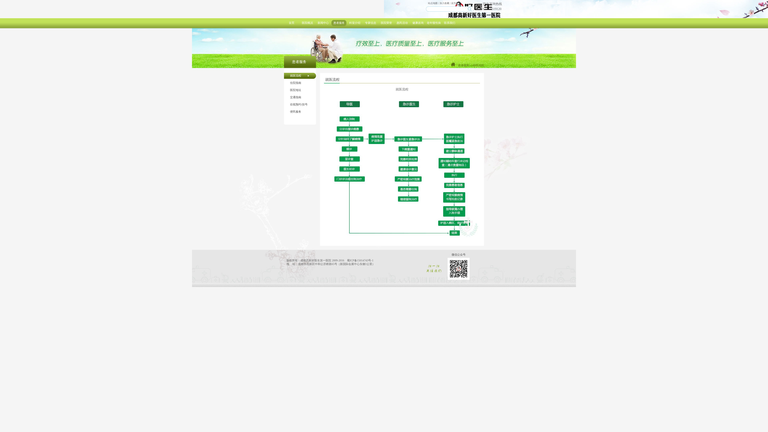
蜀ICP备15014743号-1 (360, 260)
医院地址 (295, 90)
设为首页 (456, 3)
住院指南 (295, 82)
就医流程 (295, 75)
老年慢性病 (434, 22)
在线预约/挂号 (299, 104)
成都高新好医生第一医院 (315, 260)
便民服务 (295, 111)
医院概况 (307, 22)
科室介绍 (354, 22)
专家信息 (370, 22)
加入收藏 (444, 3)
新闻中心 (323, 22)
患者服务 (339, 22)
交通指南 (295, 97)
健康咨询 (418, 22)
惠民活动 (402, 22)
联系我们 (449, 22)
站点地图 (433, 3)
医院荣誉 (386, 22)
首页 (291, 22)
